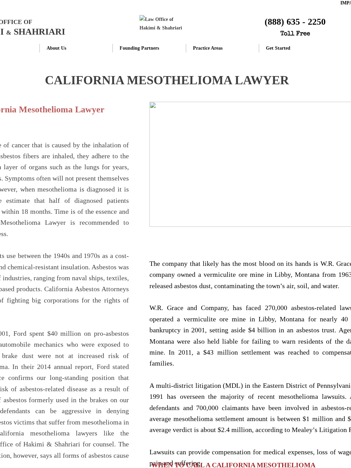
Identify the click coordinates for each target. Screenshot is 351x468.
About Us (56, 48)
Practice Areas (207, 48)
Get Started (278, 48)
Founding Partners (139, 48)
